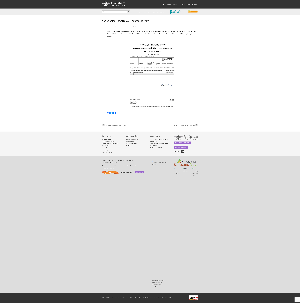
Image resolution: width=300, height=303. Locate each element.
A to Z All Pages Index (131, 143)
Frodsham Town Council (115, 297)
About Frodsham (160, 12)
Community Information (108, 141)
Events (175, 4)
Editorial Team (119, 26)
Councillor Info (142, 12)
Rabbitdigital (137, 297)
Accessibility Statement (132, 139)
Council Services (151, 12)
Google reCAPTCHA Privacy (147, 297)
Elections (139, 26)
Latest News (130, 26)
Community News (106, 150)
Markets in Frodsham (107, 152)
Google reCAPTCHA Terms (159, 297)
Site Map (128, 145)
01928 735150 (114, 163)
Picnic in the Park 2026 (156, 148)
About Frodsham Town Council (110, 143)
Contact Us (194, 4)
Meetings (169, 4)
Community (182, 4)
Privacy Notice (130, 141)
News (188, 4)
